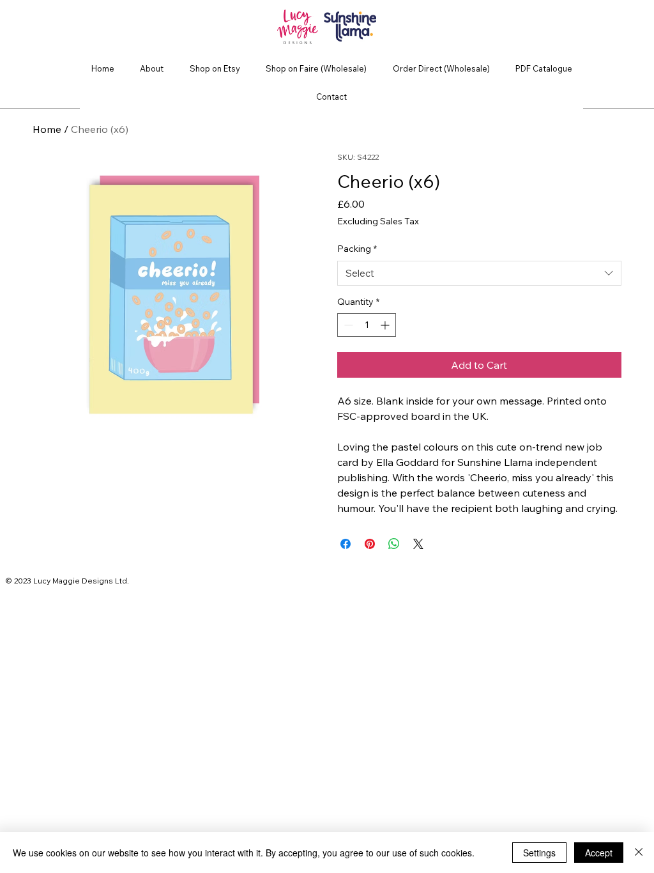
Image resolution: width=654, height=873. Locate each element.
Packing (357, 248)
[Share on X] (418, 544)
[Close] (638, 852)
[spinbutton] (366, 325)
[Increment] (386, 325)
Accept (598, 852)
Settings (539, 852)
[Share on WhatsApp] (394, 544)
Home (47, 129)
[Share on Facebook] (345, 544)
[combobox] (479, 273)
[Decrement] (347, 325)
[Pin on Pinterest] (369, 544)
